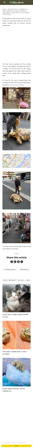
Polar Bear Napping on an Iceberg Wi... (13, 390)
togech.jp (20, 85)
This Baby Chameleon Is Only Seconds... (14, 353)
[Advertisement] (16, 46)
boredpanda (13, 85)
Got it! (16, 445)
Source (16, 253)
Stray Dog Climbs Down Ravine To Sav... (15, 316)
